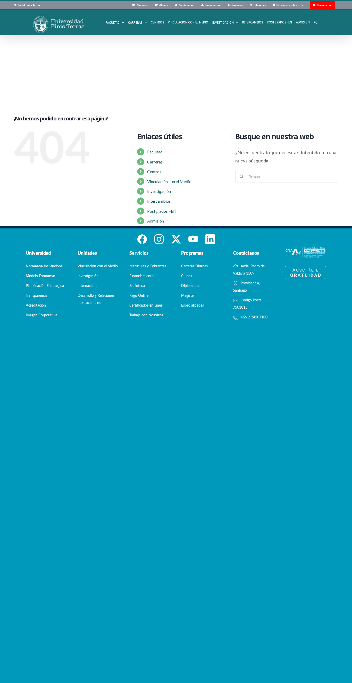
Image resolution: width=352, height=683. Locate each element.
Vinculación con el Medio (169, 181)
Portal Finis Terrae (29, 5)
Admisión (155, 220)
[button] (315, 22)
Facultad (155, 151)
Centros (154, 171)
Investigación (159, 191)
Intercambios (159, 201)
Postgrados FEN (162, 211)
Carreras (155, 161)
